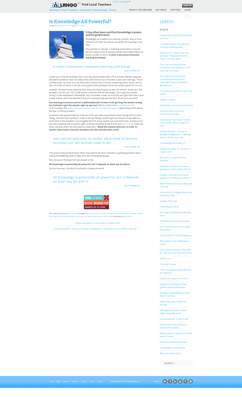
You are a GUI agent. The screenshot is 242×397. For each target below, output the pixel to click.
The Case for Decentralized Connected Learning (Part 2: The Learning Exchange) (175, 67)
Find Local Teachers (96, 4)
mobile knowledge (94, 216)
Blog (58, 381)
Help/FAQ (175, 10)
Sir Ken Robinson (125, 105)
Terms (92, 381)
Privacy (100, 381)
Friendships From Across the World (176, 105)
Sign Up (187, 5)
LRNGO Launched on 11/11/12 (174, 278)
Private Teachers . (70, 10)
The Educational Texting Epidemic (176, 235)
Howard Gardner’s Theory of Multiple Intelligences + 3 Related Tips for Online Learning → (96, 228)
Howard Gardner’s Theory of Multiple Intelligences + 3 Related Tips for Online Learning (175, 134)
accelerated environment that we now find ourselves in (93, 108)
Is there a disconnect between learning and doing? (92, 66)
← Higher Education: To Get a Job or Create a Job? (96, 223)
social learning (106, 216)
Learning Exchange (67, 216)
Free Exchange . (100, 10)
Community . (85, 10)
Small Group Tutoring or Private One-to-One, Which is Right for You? (175, 122)
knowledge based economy (117, 213)
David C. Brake (79, 26)
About (51, 381)
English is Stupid (167, 99)
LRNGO (167, 21)
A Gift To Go (165, 258)
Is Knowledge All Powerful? (172, 143)
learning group (80, 216)
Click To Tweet (130, 70)
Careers (66, 381)
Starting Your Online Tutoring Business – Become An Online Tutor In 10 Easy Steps (174, 55)
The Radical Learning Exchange (174, 221)
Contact (84, 381)
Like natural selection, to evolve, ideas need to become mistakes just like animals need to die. (95, 140)
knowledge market (135, 213)
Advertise (75, 381)
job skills (102, 213)
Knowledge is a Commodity (172, 347)
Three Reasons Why (169, 206)
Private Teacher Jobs (140, 10)
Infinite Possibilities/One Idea (173, 342)
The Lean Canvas (168, 264)
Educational (72, 213)
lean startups (54, 216)
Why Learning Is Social (170, 353)
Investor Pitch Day (168, 201)
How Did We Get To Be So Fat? (174, 319)
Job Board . (55, 10)
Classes (112, 10)
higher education (92, 213)
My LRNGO (161, 10)
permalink (128, 216)
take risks (126, 124)
